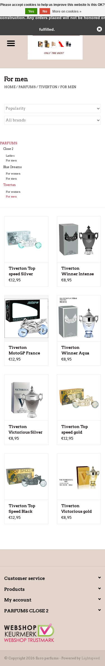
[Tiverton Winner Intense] (79, 239)
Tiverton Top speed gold (74, 429)
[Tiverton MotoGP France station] (26, 318)
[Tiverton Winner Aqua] (79, 318)
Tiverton (48, 87)
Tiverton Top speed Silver (22, 271)
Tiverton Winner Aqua (75, 350)
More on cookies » (66, 11)
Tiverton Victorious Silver (26, 429)
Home (9, 87)
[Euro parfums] (64, 43)
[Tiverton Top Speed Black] (26, 476)
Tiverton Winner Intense (77, 271)
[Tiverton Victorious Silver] (26, 397)
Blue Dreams (12, 167)
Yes (31, 11)
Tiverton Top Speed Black (22, 508)
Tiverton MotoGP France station (24, 350)
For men (68, 87)
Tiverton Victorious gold (76, 508)
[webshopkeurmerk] (52, 632)
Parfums (27, 87)
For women (13, 173)
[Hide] (99, 29)
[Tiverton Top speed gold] (79, 397)
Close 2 (8, 149)
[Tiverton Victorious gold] (79, 476)
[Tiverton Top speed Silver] (26, 239)
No (45, 11)
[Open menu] (11, 43)
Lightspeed (90, 658)
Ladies (10, 155)
